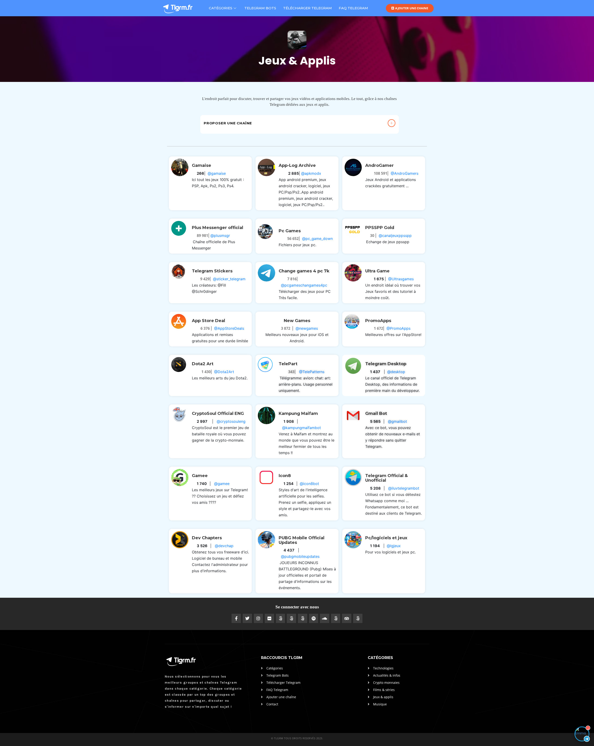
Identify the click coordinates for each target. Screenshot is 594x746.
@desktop (396, 371)
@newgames (307, 328)
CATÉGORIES (220, 8)
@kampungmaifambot (301, 427)
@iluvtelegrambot (403, 488)
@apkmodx (311, 173)
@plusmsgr (220, 235)
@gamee (221, 483)
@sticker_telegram (229, 279)
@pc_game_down (317, 238)
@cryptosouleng (231, 421)
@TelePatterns (311, 371)
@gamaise (217, 173)
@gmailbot (397, 421)
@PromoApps (398, 328)
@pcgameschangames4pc (304, 285)
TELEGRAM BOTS (260, 8)
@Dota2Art (224, 371)
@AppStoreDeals (229, 328)
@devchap (224, 545)
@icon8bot (309, 483)
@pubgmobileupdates (300, 556)
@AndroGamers (404, 173)
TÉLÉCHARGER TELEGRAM (307, 8)
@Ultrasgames (401, 279)
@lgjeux (394, 545)
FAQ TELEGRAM (353, 8)
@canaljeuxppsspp (395, 235)
